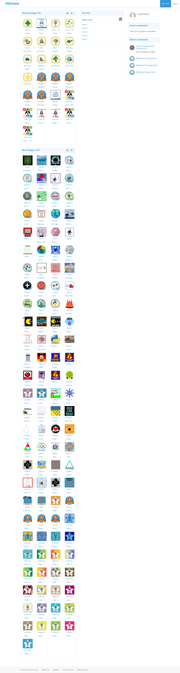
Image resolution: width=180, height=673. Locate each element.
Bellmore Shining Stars (146, 58)
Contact (56, 670)
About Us (45, 670)
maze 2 (85, 35)
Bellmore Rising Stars (146, 72)
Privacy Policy (82, 670)
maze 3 (85, 32)
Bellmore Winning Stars (147, 65)
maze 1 (85, 39)
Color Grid (69, 65)
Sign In (175, 3)
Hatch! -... (27, 238)
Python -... (55, 346)
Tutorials (27, 83)
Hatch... (69, 238)
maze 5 (85, 24)
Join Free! (165, 3)
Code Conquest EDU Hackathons (145, 47)
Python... (69, 364)
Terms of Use (68, 670)
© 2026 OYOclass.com (29, 670)
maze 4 (85, 28)
